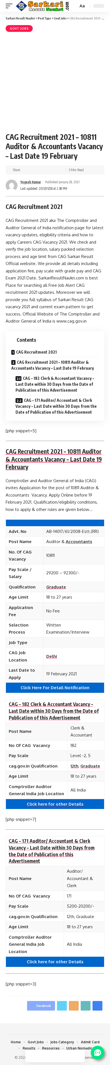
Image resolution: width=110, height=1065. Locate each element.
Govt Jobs (19, 28)
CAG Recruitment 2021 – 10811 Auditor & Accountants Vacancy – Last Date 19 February (52, 365)
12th (74, 766)
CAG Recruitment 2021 (36, 352)
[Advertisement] (55, 81)
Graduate (56, 587)
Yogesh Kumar (30, 182)
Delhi (51, 656)
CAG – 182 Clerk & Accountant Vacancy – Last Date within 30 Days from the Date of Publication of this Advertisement (55, 384)
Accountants (79, 541)
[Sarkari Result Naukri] (42, 6)
